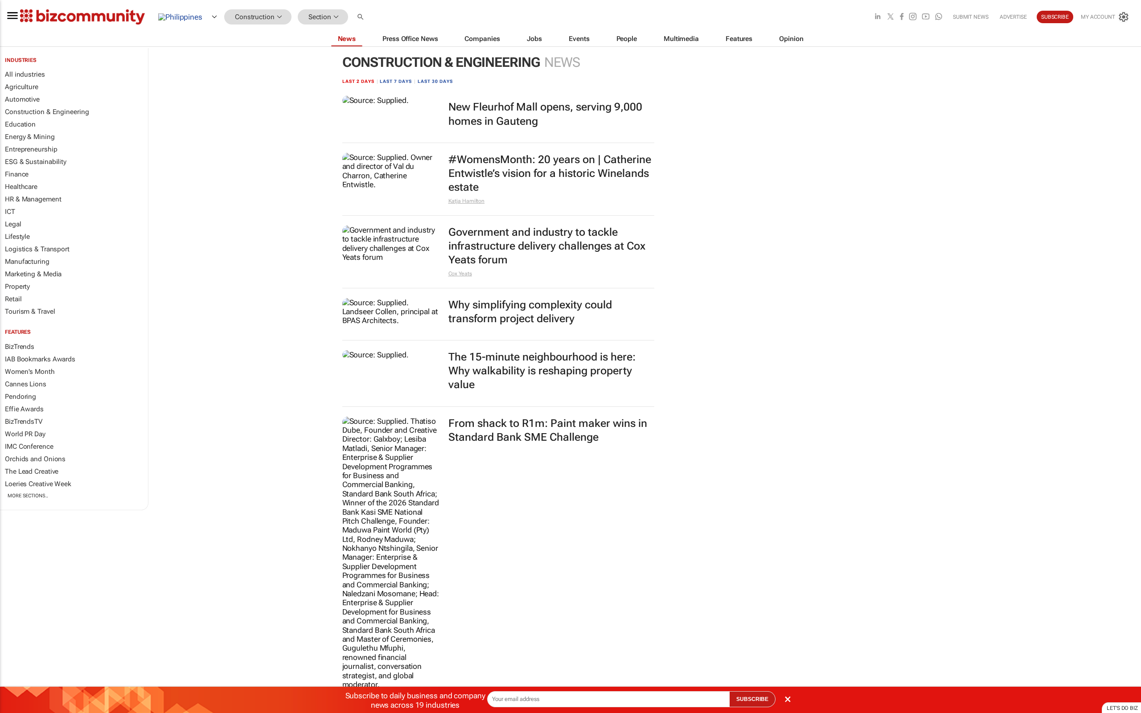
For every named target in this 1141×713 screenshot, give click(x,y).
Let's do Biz (1122, 708)
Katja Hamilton (466, 201)
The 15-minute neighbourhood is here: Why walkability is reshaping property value (542, 371)
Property (17, 287)
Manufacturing (27, 262)
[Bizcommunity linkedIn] (877, 17)
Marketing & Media (33, 274)
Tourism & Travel (30, 311)
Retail (13, 299)
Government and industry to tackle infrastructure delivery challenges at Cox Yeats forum (546, 246)
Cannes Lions (25, 384)
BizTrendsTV (23, 422)
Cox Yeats (460, 273)
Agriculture (21, 87)
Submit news (971, 17)
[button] (361, 17)
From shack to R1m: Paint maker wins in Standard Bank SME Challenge (547, 430)
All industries (25, 74)
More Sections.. (28, 496)
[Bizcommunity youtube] (925, 17)
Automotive (22, 99)
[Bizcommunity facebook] (901, 17)
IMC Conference (29, 447)
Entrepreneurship (31, 149)
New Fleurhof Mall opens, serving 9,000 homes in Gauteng (545, 114)
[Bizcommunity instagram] (912, 17)
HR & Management (33, 199)
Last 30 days (435, 81)
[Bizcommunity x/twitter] (890, 17)
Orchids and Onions (35, 459)
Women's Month (30, 372)
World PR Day (25, 434)
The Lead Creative (31, 471)
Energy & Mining (30, 137)
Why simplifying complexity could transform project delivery (530, 312)
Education (20, 124)
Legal (13, 224)
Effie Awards (24, 409)
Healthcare (21, 187)
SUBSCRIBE (752, 699)
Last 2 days (358, 81)
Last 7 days (396, 81)
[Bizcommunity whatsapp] (938, 17)
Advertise (1013, 17)
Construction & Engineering (47, 112)
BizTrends (19, 347)
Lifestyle (17, 237)
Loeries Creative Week (38, 484)
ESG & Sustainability (35, 162)
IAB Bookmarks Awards (40, 359)
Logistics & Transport (37, 249)
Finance (17, 174)
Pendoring (20, 397)
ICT (10, 212)
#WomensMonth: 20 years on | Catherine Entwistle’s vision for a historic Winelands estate (549, 173)
